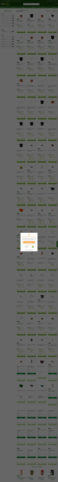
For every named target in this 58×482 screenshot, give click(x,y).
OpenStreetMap (31, 250)
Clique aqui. (31, 249)
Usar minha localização (29, 242)
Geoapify (29, 250)
